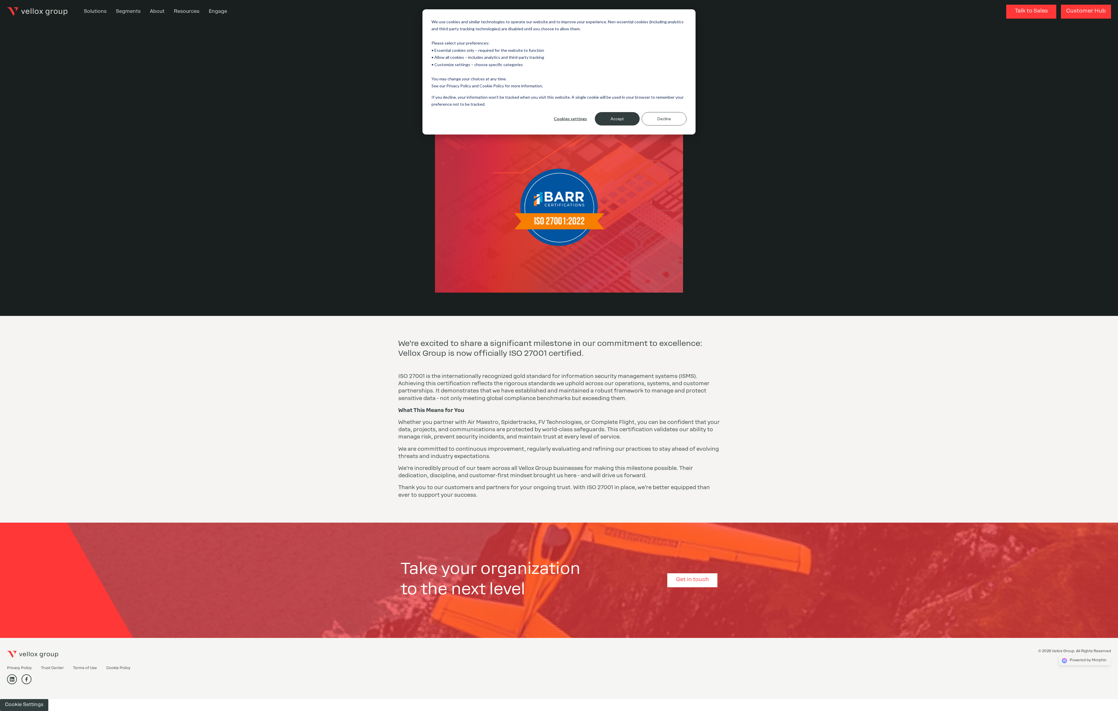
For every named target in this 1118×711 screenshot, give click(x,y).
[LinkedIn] (14, 682)
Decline (664, 118)
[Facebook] (29, 682)
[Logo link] (37, 12)
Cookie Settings (24, 705)
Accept (617, 118)
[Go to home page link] (32, 654)
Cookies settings (570, 118)
